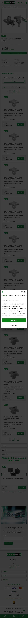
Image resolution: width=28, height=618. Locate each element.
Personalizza (13, 325)
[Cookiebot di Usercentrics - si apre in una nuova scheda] (20, 292)
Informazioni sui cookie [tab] (21, 295)
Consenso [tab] (4, 295)
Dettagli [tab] (11, 295)
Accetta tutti (14, 320)
